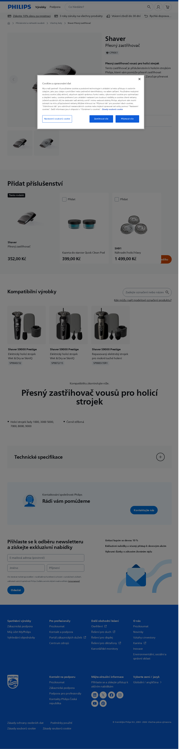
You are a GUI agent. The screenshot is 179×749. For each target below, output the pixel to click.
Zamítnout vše (99, 121)
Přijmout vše (125, 121)
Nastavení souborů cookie (57, 121)
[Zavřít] (137, 79)
